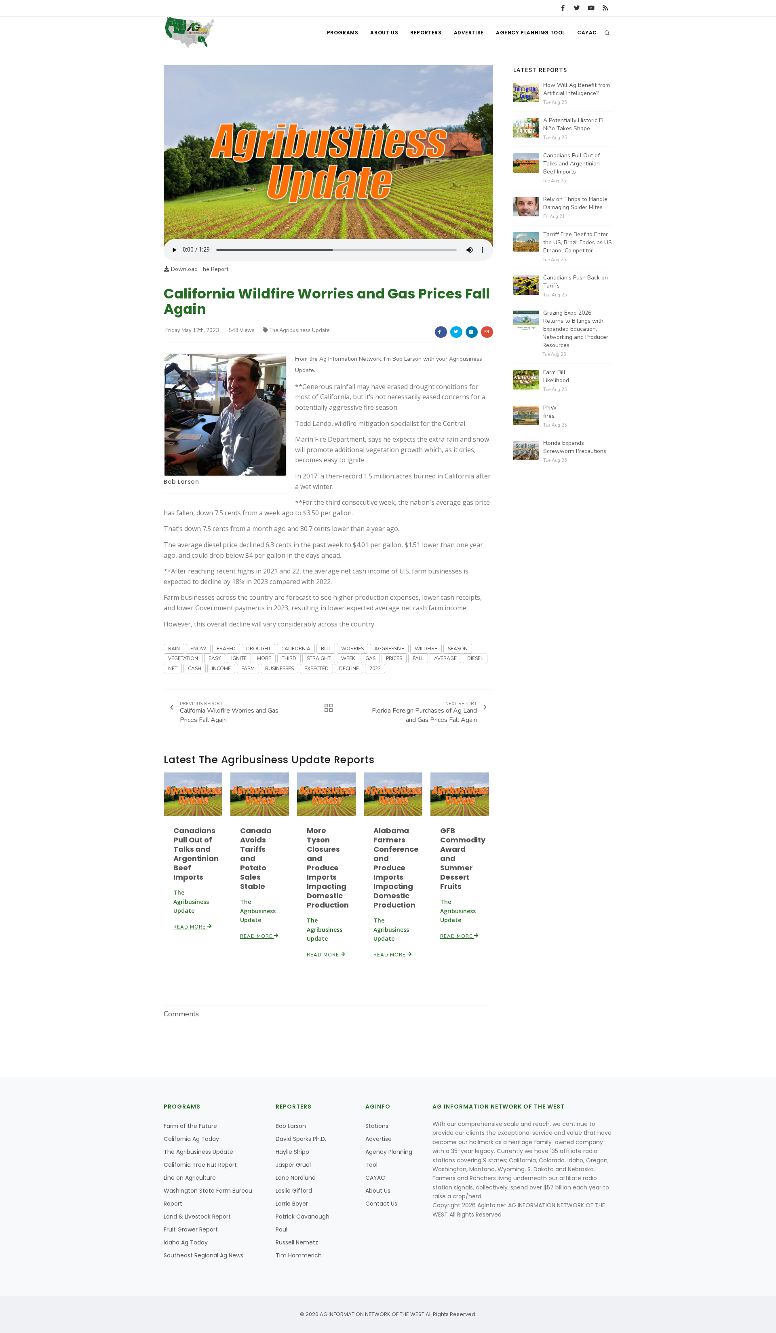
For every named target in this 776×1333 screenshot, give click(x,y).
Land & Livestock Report (197, 1216)
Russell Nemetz (297, 1242)
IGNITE (239, 658)
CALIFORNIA (295, 648)
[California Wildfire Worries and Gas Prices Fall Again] (328, 152)
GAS (370, 658)
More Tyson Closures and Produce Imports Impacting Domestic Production (328, 867)
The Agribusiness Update (299, 330)
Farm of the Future (190, 1126)
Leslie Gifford (294, 1191)
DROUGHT (258, 648)
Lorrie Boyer (292, 1204)
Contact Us (381, 1204)
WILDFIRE (426, 648)
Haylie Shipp (292, 1152)
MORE (264, 658)
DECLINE (349, 668)
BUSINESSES (279, 668)
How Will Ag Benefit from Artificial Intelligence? (576, 89)
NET (172, 668)
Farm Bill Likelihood (556, 376)
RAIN (174, 648)
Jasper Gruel (293, 1165)
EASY (215, 658)
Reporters (425, 32)
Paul (281, 1229)
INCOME (221, 668)
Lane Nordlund (296, 1178)
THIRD (289, 658)
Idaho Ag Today (186, 1242)
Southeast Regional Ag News (203, 1255)
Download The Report (198, 269)
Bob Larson (181, 482)
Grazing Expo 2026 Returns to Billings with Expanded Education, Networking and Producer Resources (575, 329)
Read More (190, 927)
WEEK (348, 658)
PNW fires (550, 412)
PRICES (394, 658)
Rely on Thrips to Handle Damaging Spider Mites (575, 203)
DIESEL (475, 658)
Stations (376, 1126)
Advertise (469, 32)
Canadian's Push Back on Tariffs (575, 282)
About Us (384, 32)
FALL (418, 658)
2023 (375, 668)
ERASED (226, 648)
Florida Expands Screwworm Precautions (574, 447)
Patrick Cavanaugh (302, 1216)
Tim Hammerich (299, 1255)
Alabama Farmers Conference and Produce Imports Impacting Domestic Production (396, 867)
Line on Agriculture (190, 1178)
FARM (248, 668)
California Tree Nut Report (200, 1165)
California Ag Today (191, 1139)
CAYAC (587, 32)
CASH (194, 668)
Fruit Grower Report (191, 1229)
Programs (342, 32)
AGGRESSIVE (389, 648)
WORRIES (352, 648)
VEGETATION (183, 658)
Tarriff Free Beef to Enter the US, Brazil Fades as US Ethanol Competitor (577, 242)
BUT (326, 648)
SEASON (458, 648)
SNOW (198, 648)
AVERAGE (445, 658)
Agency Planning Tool (530, 32)
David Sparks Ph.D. (301, 1139)
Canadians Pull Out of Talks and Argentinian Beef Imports (196, 853)
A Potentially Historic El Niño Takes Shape (573, 124)
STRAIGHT (319, 658)
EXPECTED (316, 668)
